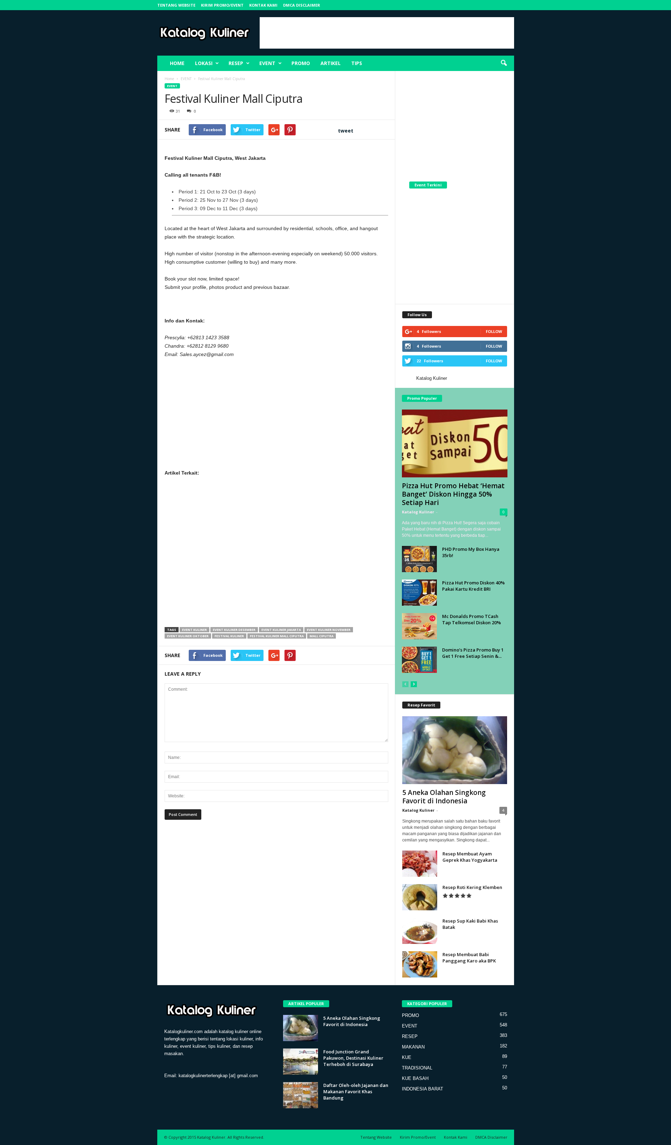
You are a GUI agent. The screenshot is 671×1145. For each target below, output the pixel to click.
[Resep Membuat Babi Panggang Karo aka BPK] (419, 964)
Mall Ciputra (321, 636)
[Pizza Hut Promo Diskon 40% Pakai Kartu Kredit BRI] (419, 592)
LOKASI (203, 63)
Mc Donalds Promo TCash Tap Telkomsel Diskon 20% (471, 619)
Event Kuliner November (329, 629)
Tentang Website (176, 5)
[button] (503, 63)
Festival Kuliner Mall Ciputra (277, 636)
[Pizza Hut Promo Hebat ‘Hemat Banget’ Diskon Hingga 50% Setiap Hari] (454, 443)
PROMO (300, 63)
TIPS (356, 63)
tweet (345, 130)
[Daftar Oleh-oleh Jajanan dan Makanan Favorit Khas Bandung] (300, 1095)
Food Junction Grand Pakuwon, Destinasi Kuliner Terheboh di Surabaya (353, 1057)
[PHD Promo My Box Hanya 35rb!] (419, 559)
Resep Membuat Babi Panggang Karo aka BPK (469, 957)
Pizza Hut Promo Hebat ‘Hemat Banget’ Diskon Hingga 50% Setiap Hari (453, 494)
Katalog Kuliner (431, 378)
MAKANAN (413, 1047)
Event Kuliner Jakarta (281, 629)
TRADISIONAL (417, 1068)
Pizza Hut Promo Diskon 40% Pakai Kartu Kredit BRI (473, 585)
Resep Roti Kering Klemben (472, 887)
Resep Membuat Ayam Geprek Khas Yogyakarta (469, 857)
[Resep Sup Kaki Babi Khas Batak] (419, 931)
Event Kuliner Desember (234, 629)
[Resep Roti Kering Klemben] (419, 897)
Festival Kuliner (229, 636)
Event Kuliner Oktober (188, 636)
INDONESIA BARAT (422, 1088)
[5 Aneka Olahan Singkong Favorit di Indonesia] (454, 750)
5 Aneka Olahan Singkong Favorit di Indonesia (444, 796)
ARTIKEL (330, 63)
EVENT (267, 63)
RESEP (236, 63)
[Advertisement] (387, 33)
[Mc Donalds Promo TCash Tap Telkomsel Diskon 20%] (419, 626)
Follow (494, 331)
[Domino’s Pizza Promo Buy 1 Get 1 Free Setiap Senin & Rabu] (419, 660)
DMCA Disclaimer (301, 5)
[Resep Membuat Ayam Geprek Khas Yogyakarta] (419, 864)
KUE (406, 1057)
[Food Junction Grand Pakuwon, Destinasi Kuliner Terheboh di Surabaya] (300, 1061)
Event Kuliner (194, 629)
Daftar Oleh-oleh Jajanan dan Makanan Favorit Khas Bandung (355, 1091)
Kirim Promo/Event (222, 5)
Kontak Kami (263, 5)
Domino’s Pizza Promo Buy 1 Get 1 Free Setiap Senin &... (473, 653)
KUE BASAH (415, 1078)
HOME (177, 63)
